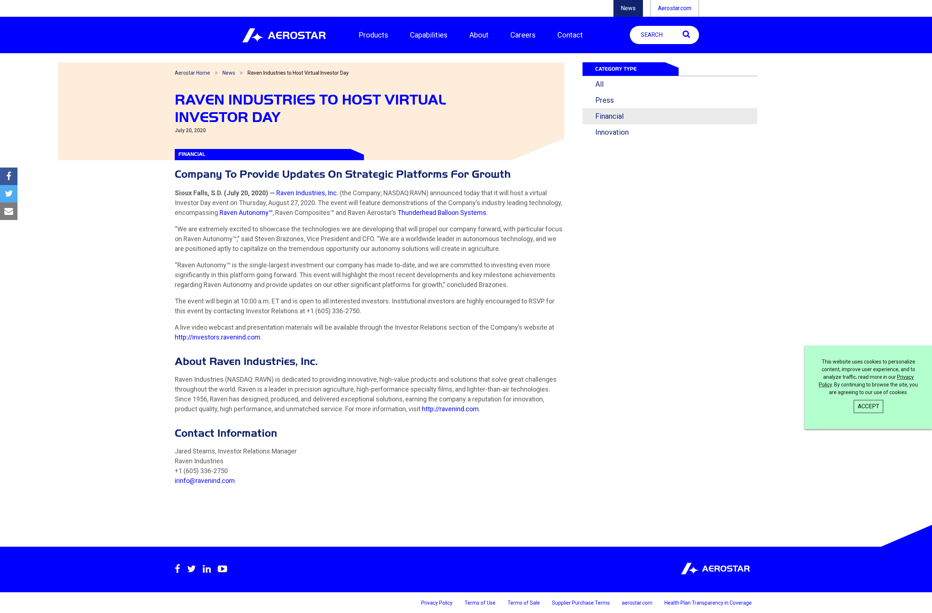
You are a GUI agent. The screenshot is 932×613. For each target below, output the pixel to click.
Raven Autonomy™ (246, 212)
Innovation (612, 132)
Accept (868, 406)
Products (373, 35)
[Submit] (686, 34)
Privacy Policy (437, 603)
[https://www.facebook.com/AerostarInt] (177, 568)
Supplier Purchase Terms (581, 603)
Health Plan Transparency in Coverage (708, 603)
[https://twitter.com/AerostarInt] (191, 568)
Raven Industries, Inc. (307, 193)
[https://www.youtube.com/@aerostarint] (222, 568)
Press (604, 100)
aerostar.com (637, 603)
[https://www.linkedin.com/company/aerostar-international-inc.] (207, 568)
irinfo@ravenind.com (205, 480)
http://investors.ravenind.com (217, 337)
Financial (609, 116)
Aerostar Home (192, 73)
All (599, 84)
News (628, 8)
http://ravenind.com (450, 409)
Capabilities (428, 35)
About (479, 35)
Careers (523, 35)
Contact (570, 35)
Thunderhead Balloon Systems (442, 212)
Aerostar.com (674, 8)
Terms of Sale (524, 603)
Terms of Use (481, 603)
